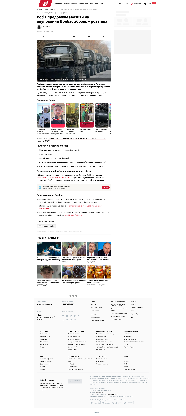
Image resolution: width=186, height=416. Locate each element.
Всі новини (58, 3)
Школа (70, 361)
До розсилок (75, 381)
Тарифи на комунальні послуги (134, 342)
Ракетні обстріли (73, 334)
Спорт (126, 356)
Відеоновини (44, 342)
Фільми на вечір (45, 364)
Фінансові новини (130, 339)
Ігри (101, 3)
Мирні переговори (74, 339)
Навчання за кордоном (75, 369)
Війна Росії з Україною (76, 331)
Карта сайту (134, 314)
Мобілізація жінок (102, 339)
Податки (126, 344)
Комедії (42, 366)
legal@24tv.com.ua (112, 394)
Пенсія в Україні (129, 347)
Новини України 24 (50, 9)
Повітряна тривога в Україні (77, 342)
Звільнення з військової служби (106, 334)
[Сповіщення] (127, 3)
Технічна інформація (117, 319)
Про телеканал (95, 310)
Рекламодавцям (95, 317)
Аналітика (94, 3)
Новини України (70, 3)
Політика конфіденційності (119, 301)
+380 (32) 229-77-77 (101, 392)
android (95, 402)
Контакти (133, 301)
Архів (132, 310)
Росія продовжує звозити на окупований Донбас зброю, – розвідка (77, 9)
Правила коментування (118, 316)
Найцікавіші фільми (46, 359)
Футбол (126, 361)
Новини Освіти (73, 356)
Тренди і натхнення (102, 364)
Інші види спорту (129, 369)
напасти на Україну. (73, 215)
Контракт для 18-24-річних (104, 342)
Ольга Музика (48, 27)
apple (106, 402)
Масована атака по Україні (76, 344)
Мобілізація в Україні (104, 331)
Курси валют (128, 336)
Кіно (41, 356)
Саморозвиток (72, 366)
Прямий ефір (44, 339)
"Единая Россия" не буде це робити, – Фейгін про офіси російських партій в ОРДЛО (71, 139)
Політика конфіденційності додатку (119, 309)
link (63, 315)
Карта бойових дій (74, 336)
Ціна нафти (127, 334)
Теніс (125, 364)
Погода (42, 347)
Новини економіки (131, 331)
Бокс (125, 359)
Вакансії (133, 304)
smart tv (117, 402)
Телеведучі (94, 314)
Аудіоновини (44, 344)
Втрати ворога (72, 349)
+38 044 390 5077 (68, 304)
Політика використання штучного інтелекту (118, 305)
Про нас (93, 301)
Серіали (42, 369)
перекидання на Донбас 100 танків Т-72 (54, 178)
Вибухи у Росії (72, 347)
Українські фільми (46, 361)
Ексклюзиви (83, 3)
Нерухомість (100, 356)
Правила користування (97, 320)
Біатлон (126, 366)
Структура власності (137, 307)
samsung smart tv (128, 402)
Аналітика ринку (101, 359)
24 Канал (39, 9)
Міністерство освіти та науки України (80, 359)
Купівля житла (100, 361)
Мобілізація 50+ (101, 336)
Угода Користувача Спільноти (119, 313)
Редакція (93, 304)
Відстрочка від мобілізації (104, 344)
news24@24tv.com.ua (44, 304)
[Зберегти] (104, 36)
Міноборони (48, 31)
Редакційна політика (97, 307)
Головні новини (45, 334)
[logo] (45, 3)
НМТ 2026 (71, 364)
